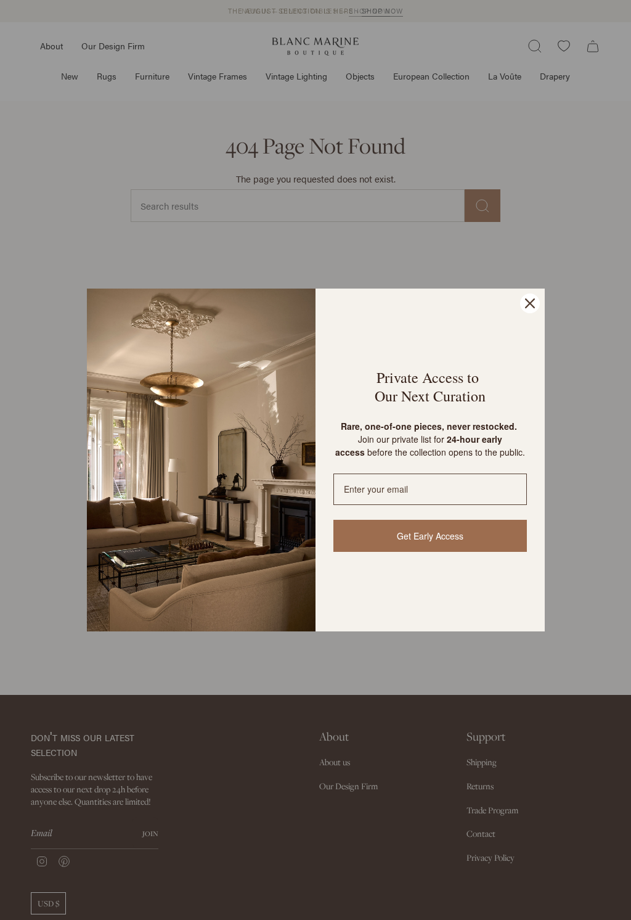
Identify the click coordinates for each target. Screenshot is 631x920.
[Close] (530, 303)
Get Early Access (430, 536)
